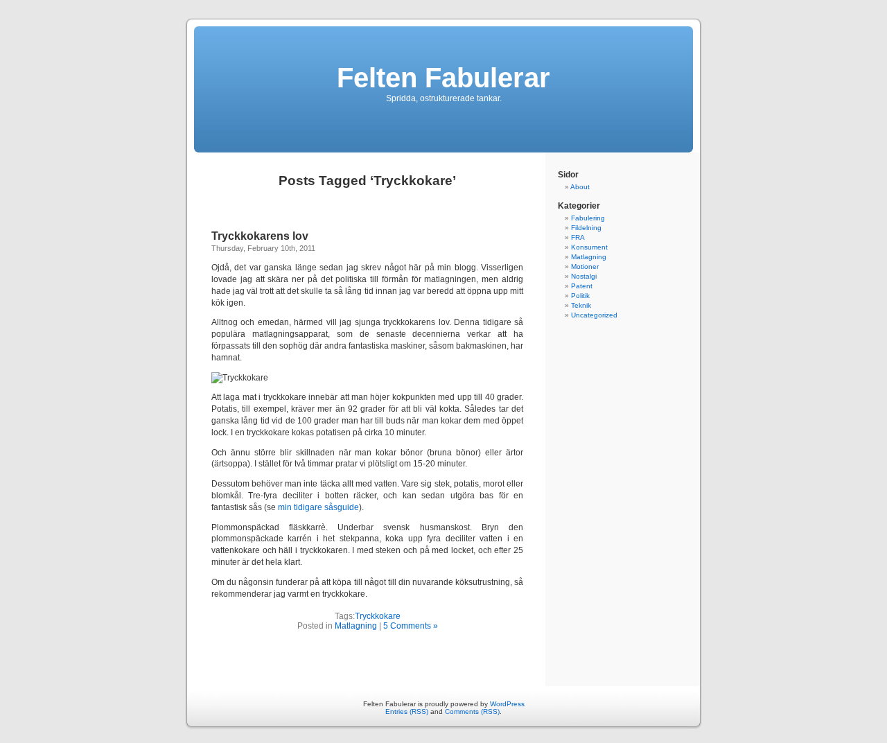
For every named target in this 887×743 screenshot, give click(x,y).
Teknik (581, 305)
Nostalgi (584, 276)
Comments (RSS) (472, 711)
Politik (580, 295)
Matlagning (356, 626)
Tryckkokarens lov (259, 236)
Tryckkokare (378, 616)
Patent (581, 286)
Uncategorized (594, 315)
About (580, 187)
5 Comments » (410, 626)
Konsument (589, 247)
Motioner (585, 266)
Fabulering (588, 218)
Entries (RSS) (406, 711)
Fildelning (586, 227)
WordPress (507, 704)
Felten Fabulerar (443, 77)
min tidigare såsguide (318, 507)
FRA (578, 237)
